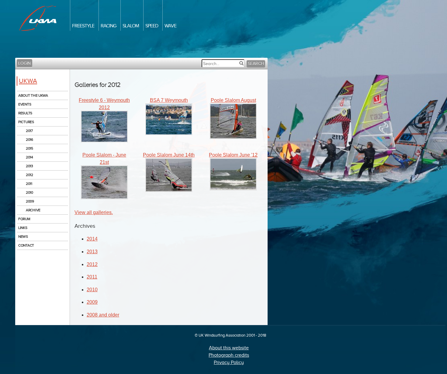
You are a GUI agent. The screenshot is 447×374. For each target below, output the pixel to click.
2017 (29, 131)
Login (24, 63)
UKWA (28, 81)
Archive (33, 210)
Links (22, 228)
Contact (26, 245)
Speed (151, 26)
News (23, 236)
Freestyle (83, 26)
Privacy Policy (229, 362)
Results (25, 113)
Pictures (26, 122)
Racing (108, 26)
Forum (24, 219)
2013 (29, 166)
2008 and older (103, 314)
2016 (29, 139)
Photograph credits (229, 355)
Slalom (131, 26)
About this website (229, 348)
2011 (29, 184)
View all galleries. (93, 212)
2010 (29, 192)
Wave (170, 26)
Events (24, 104)
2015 (29, 148)
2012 (29, 175)
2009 (30, 201)
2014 (29, 157)
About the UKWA (33, 95)
